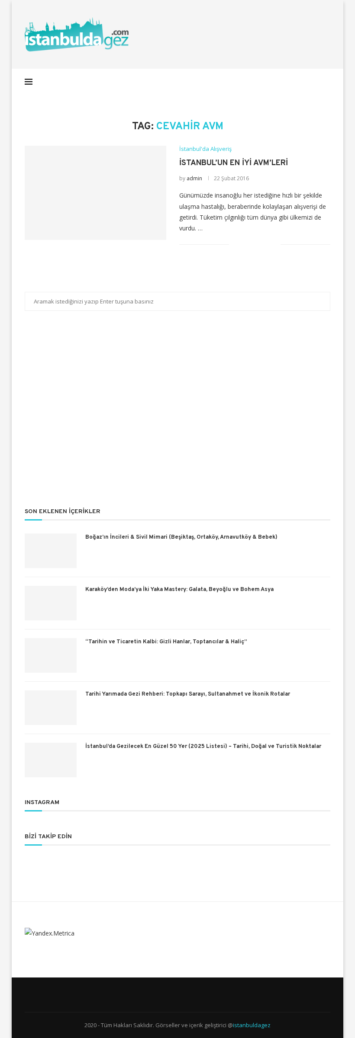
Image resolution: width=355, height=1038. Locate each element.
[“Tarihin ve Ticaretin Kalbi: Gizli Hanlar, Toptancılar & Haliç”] (51, 655)
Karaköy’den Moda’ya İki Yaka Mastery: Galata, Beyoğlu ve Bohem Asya (179, 589)
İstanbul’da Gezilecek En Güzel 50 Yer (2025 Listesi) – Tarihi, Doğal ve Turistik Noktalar (203, 746)
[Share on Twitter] (255, 244)
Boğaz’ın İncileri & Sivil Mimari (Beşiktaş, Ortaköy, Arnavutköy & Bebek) (181, 537)
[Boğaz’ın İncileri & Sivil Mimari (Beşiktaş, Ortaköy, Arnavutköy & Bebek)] (51, 550)
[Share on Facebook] (246, 244)
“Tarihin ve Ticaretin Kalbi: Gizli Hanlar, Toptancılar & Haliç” (166, 642)
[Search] (326, 81)
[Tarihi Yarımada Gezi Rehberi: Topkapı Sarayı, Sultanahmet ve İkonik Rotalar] (51, 707)
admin (194, 178)
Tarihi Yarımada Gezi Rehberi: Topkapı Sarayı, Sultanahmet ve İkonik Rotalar (187, 694)
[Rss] (313, 81)
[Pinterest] (295, 81)
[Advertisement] (177, 415)
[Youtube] (304, 81)
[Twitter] (277, 81)
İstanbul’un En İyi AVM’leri (233, 163)
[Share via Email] (273, 244)
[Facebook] (268, 81)
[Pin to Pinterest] (264, 244)
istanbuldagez (252, 1025)
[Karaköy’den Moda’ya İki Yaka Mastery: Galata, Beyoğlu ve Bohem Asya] (51, 603)
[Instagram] (286, 81)
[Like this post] (235, 244)
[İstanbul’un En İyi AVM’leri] (95, 193)
